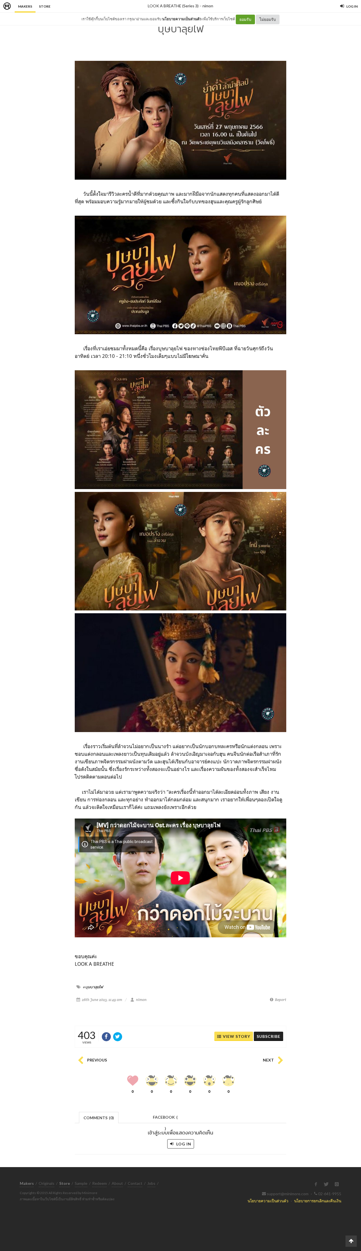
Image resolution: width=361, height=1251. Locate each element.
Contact (135, 1183)
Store (44, 6)
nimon (207, 5)
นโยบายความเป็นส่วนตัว (181, 19)
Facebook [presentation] (165, 1119)
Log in (183, 1143)
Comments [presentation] (98, 1117)
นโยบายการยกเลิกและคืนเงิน (317, 1200)
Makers (25, 6)
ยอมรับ (245, 19)
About (117, 1183)
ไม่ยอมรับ (267, 19)
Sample (81, 1183)
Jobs (151, 1183)
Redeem (99, 1183)
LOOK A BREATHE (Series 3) (173, 5)
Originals (46, 1183)
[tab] (99, 1117)
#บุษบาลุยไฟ (93, 987)
